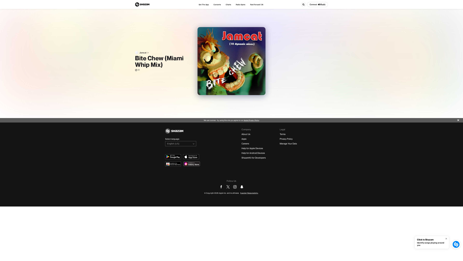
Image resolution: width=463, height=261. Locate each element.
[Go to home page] (174, 132)
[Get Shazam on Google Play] (173, 156)
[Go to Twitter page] (228, 186)
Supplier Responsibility (249, 193)
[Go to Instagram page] (235, 186)
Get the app (204, 5)
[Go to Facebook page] (221, 186)
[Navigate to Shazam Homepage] (142, 4)
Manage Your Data (288, 143)
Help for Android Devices (253, 153)
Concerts (217, 5)
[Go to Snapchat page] (241, 186)
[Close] (460, 119)
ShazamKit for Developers (254, 157)
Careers (245, 143)
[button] (446, 239)
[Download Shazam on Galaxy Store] (191, 164)
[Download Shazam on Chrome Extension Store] (173, 164)
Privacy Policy (286, 139)
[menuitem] (203, 4)
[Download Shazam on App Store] (191, 156)
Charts (228, 5)
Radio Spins (240, 5)
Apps (244, 139)
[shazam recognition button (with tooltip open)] (456, 244)
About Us (246, 134)
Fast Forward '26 (256, 5)
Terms (283, 134)
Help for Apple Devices (252, 148)
